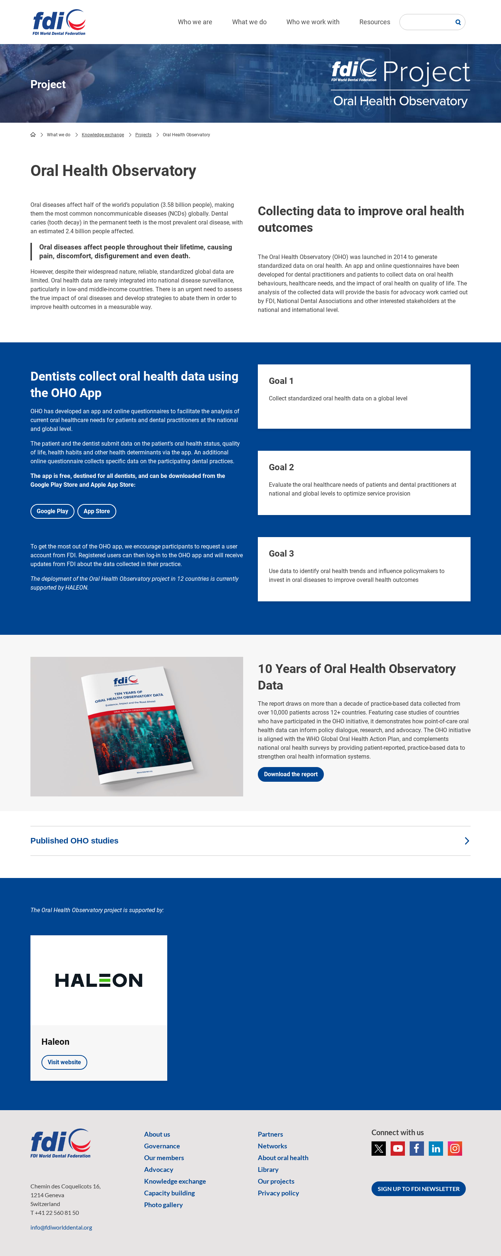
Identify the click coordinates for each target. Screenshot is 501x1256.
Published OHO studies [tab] (74, 840)
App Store (97, 511)
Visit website (64, 1062)
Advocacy (158, 1169)
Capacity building (169, 1193)
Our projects (276, 1181)
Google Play (52, 511)
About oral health (283, 1158)
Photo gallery (163, 1205)
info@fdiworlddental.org (61, 1227)
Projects (143, 134)
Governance (162, 1146)
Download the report (291, 774)
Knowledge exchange (103, 134)
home (33, 134)
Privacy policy (278, 1193)
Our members (164, 1158)
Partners (270, 1134)
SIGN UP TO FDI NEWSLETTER (419, 1188)
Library (268, 1169)
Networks (272, 1146)
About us (157, 1134)
